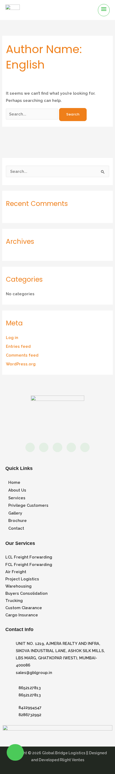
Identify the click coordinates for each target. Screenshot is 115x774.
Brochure (17, 520)
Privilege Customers (28, 505)
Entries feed (18, 346)
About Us (17, 490)
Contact (16, 528)
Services (16, 498)
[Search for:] (32, 114)
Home (14, 482)
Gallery (15, 513)
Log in (12, 337)
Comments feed (22, 355)
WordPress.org (21, 364)
